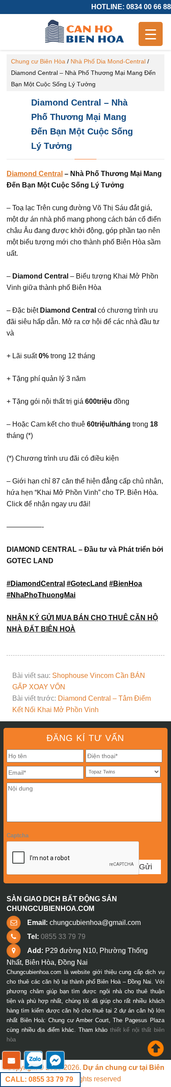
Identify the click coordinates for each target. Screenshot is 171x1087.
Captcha (17, 835)
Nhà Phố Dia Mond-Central (108, 61)
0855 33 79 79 (63, 936)
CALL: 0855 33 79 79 (39, 1079)
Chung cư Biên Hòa (38, 61)
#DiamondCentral (36, 583)
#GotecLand (87, 583)
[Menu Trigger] (151, 34)
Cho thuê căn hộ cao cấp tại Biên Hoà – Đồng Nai (85, 32)
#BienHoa (125, 583)
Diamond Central (35, 173)
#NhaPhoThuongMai (41, 595)
